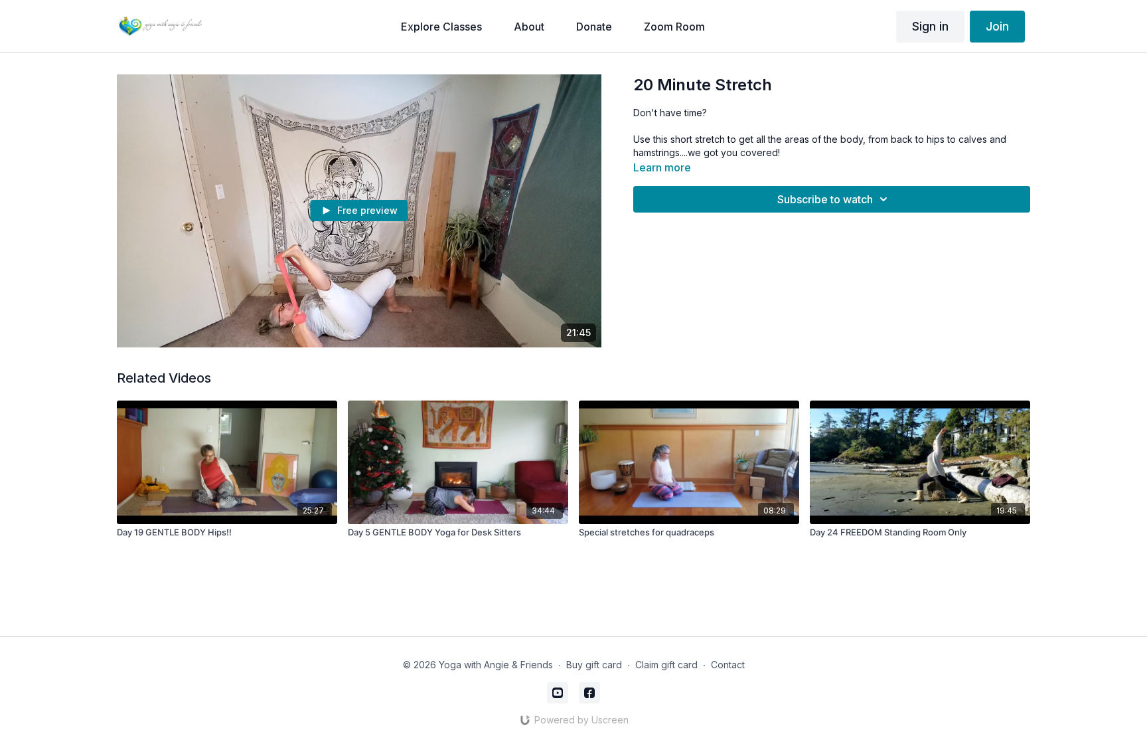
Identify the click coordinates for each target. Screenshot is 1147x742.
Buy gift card (594, 664)
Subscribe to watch (825, 199)
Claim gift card (666, 664)
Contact (728, 664)
